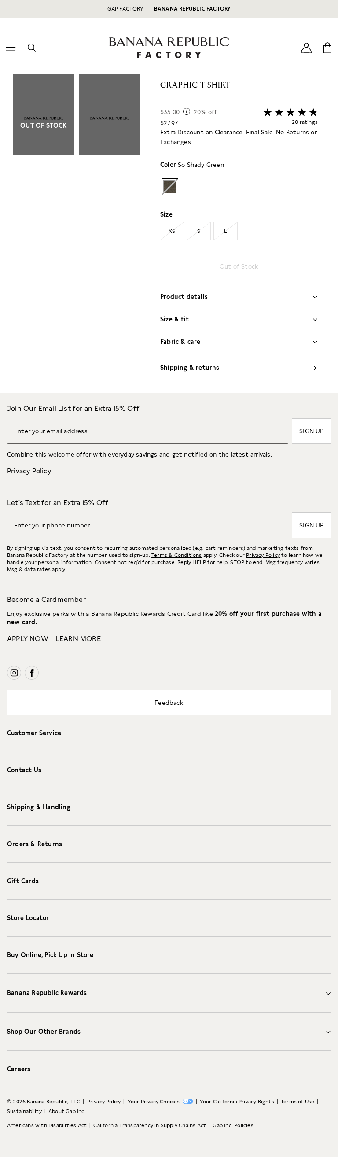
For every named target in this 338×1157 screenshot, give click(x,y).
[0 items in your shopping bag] (327, 47)
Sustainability (24, 1111)
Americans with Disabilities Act (47, 1125)
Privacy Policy (29, 471)
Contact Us (24, 770)
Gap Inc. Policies (233, 1125)
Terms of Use (297, 1101)
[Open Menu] (10, 47)
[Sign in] (306, 47)
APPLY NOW (27, 638)
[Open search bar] (32, 48)
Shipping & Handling (38, 807)
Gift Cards (23, 880)
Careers (18, 1068)
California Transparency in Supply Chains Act (149, 1125)
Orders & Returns (34, 843)
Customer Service (34, 733)
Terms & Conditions (176, 555)
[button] (76, 233)
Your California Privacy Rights (237, 1101)
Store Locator (28, 917)
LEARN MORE (78, 638)
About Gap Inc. (67, 1111)
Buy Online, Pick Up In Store (50, 954)
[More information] (186, 111)
